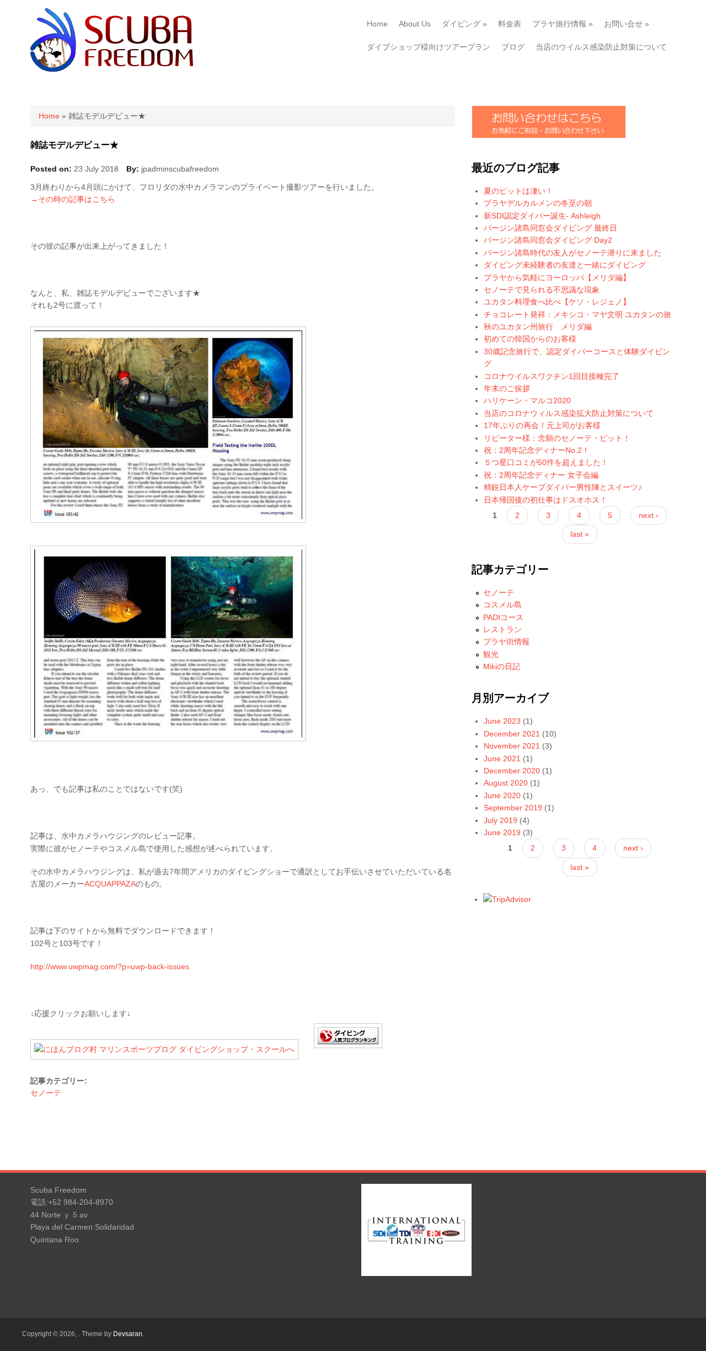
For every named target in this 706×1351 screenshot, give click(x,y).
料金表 (509, 23)
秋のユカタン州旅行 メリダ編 (538, 326)
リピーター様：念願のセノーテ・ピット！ (557, 438)
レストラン (502, 629)
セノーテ (45, 1092)
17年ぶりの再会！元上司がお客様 (542, 425)
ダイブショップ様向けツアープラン (428, 46)
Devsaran (127, 1334)
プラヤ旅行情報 (562, 23)
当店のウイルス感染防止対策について (601, 46)
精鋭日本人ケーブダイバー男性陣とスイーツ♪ (563, 487)
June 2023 (502, 721)
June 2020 (502, 795)
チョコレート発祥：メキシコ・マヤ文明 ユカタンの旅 (577, 314)
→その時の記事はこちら (72, 199)
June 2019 (502, 832)
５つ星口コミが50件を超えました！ (546, 462)
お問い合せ (626, 23)
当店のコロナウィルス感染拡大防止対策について (569, 413)
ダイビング (464, 23)
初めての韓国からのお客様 (530, 338)
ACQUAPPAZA (110, 883)
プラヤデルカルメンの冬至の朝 (538, 203)
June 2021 (502, 758)
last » (579, 534)
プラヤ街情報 (506, 641)
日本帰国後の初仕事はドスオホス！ (545, 499)
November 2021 (512, 745)
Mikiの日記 (501, 666)
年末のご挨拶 (507, 388)
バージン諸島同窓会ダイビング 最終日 (550, 227)
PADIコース (503, 617)
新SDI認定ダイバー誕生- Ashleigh (542, 215)
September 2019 (513, 807)
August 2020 (506, 782)
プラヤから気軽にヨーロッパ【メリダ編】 (557, 277)
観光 (491, 654)
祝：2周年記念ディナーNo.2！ (537, 450)
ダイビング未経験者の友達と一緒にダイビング (565, 264)
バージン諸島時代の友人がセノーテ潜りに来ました (572, 252)
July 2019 (500, 820)
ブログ (513, 46)
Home (377, 23)
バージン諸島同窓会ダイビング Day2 (548, 240)
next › (649, 515)
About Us (415, 23)
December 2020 (512, 770)
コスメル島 (502, 604)
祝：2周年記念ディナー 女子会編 (541, 475)
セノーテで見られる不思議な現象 (542, 289)
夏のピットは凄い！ (518, 190)
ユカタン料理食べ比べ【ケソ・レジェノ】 (557, 301)
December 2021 (512, 733)
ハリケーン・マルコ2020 (527, 400)
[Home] (111, 69)
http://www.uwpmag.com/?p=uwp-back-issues (109, 966)
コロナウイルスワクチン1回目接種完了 (551, 376)
